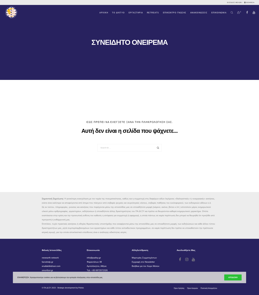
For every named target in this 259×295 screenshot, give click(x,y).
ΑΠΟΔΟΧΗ (233, 277)
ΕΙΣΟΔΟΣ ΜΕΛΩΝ (234, 2)
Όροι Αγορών (192, 288)
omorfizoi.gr (47, 270)
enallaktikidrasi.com (51, 266)
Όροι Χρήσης (179, 288)
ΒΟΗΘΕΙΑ (250, 2)
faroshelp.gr (47, 262)
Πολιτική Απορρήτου (209, 288)
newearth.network (50, 257)
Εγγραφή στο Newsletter (143, 262)
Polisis (81, 288)
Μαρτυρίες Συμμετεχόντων (144, 257)
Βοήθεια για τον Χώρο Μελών (145, 266)
